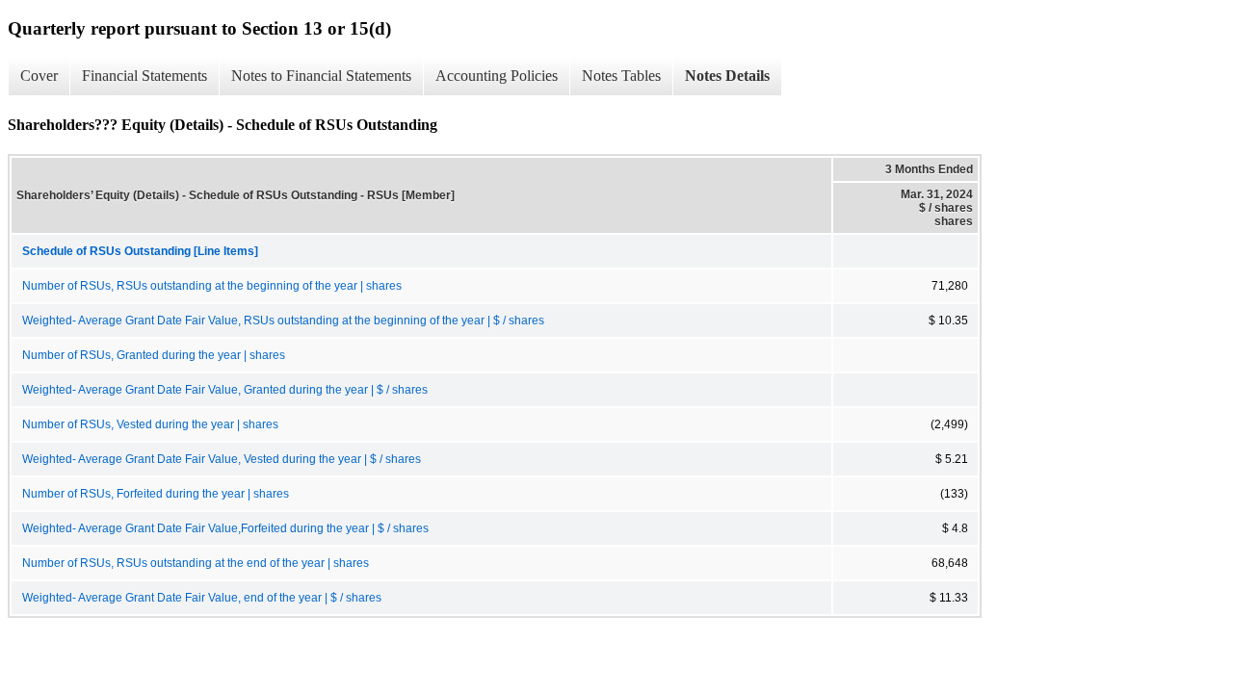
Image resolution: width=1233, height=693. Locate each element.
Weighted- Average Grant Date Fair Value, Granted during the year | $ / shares (225, 390)
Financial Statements (144, 75)
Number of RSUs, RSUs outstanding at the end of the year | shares (195, 563)
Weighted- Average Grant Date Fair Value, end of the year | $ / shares (201, 597)
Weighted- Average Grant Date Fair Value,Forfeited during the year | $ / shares (225, 528)
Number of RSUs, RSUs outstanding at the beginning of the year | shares (212, 286)
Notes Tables (621, 75)
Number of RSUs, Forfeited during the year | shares (155, 494)
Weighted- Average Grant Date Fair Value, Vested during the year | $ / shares (221, 459)
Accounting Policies (496, 75)
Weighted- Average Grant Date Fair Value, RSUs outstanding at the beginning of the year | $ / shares (283, 320)
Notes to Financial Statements (321, 75)
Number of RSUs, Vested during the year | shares (150, 424)
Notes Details (727, 75)
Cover (39, 75)
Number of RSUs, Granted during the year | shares (153, 355)
